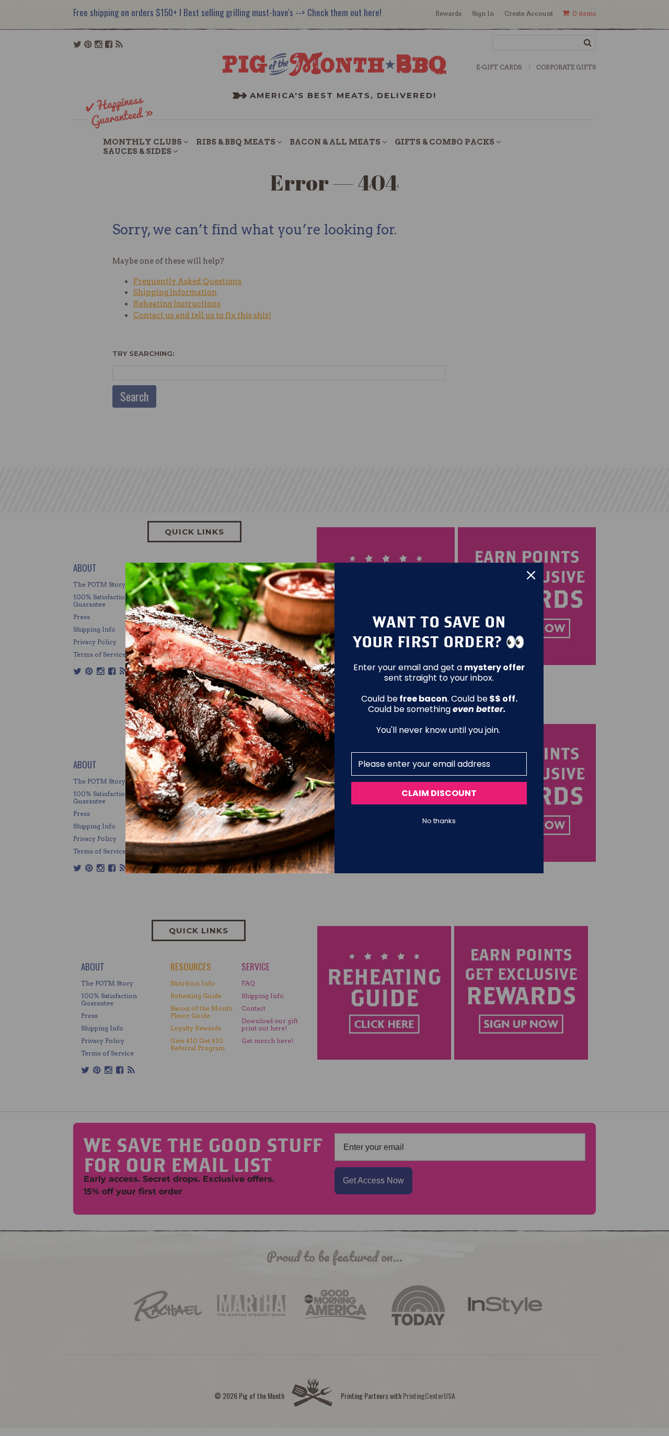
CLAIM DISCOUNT (439, 793)
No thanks (439, 821)
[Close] (531, 575)
